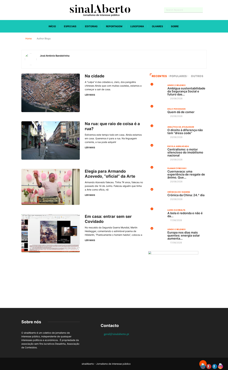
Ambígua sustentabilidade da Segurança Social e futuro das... (186, 91)
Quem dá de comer (180, 112)
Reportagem (114, 26)
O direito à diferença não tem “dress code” (185, 131)
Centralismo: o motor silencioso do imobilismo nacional (185, 152)
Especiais (70, 26)
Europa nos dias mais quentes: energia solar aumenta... (183, 235)
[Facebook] (22, 10)
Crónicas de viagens (178, 192)
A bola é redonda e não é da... (185, 214)
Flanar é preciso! (177, 168)
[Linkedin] (40, 10)
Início (52, 26)
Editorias (91, 26)
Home (28, 38)
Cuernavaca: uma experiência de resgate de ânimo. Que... (186, 174)
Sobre (175, 26)
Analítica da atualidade (180, 127)
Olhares (157, 26)
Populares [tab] (178, 76)
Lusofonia (137, 26)
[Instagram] (34, 10)
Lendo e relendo (176, 85)
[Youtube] (28, 10)
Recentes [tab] (159, 76)
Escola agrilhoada (178, 146)
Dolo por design (176, 109)
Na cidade (94, 76)
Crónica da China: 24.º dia (185, 195)
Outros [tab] (197, 76)
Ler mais (90, 94)
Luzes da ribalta (176, 210)
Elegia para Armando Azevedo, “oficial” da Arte (110, 174)
